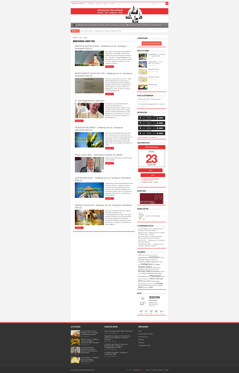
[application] (151, 118)
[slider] (149, 117)
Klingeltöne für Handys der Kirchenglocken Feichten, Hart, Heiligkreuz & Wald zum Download (117, 337)
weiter (152, 175)
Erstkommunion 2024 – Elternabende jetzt (149, 99)
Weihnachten (146, 287)
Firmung (141, 259)
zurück (150, 170)
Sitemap (106, 3)
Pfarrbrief (145, 25)
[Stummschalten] (157, 118)
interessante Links (143, 336)
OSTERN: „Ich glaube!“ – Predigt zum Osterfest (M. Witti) (116, 353)
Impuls (141, 267)
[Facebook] (154, 4)
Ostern (139, 273)
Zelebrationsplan (152, 84)
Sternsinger (160, 285)
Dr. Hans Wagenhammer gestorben (89, 101)
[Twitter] (155, 4)
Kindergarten (141, 269)
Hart (108, 25)
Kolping (151, 269)
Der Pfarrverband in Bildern (145, 334)
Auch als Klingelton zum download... (148, 137)
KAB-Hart (158, 267)
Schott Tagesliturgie (151, 147)
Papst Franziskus (148, 273)
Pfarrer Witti (146, 281)
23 (151, 158)
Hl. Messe (156, 264)
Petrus (147, 276)
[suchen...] (167, 3)
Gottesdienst (142, 262)
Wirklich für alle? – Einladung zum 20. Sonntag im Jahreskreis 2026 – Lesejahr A (90, 341)
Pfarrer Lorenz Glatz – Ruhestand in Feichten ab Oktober (98, 155)
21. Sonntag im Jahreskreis (150, 179)
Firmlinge (162, 257)
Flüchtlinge (147, 259)
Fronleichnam (153, 259)
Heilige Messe (154, 262)
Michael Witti (144, 271)
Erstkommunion (143, 257)
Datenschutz (91, 3)
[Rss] (152, 4)
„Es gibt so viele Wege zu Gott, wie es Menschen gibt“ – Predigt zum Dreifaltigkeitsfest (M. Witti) (116, 345)
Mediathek (156, 269)
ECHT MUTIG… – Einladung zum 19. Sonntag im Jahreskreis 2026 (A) (90, 359)
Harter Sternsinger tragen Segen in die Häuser (119, 331)
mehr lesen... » (109, 66)
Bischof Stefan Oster (147, 255)
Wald (122, 25)
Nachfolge (162, 271)
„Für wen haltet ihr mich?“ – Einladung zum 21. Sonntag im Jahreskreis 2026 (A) (100, 31)
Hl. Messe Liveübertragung (151, 43)
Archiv (140, 331)
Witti (151, 287)
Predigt (159, 283)
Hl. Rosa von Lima (147, 181)
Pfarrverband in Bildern (135, 25)
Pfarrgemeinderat (155, 281)
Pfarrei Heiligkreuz (145, 278)
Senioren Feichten (151, 285)
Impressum (99, 3)
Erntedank (155, 255)
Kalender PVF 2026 (153, 69)
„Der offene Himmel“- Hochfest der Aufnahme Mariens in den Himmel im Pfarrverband (89, 350)
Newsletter (141, 342)
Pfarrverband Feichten (146, 226)
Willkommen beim (82, 25)
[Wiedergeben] (140, 118)
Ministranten (155, 271)
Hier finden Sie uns (156, 25)
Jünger (154, 267)
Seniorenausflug (142, 285)
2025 (80, 37)
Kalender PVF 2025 (153, 77)
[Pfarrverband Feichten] (119, 14)
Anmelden (112, 3)
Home (74, 25)
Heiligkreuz (115, 25)
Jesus (149, 267)
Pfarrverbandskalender (144, 345)
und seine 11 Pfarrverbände (152, 216)
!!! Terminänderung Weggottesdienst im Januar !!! (151, 104)
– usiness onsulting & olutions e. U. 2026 (154, 370)
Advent (140, 255)
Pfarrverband (92, 25)
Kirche (147, 269)
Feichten (101, 25)
